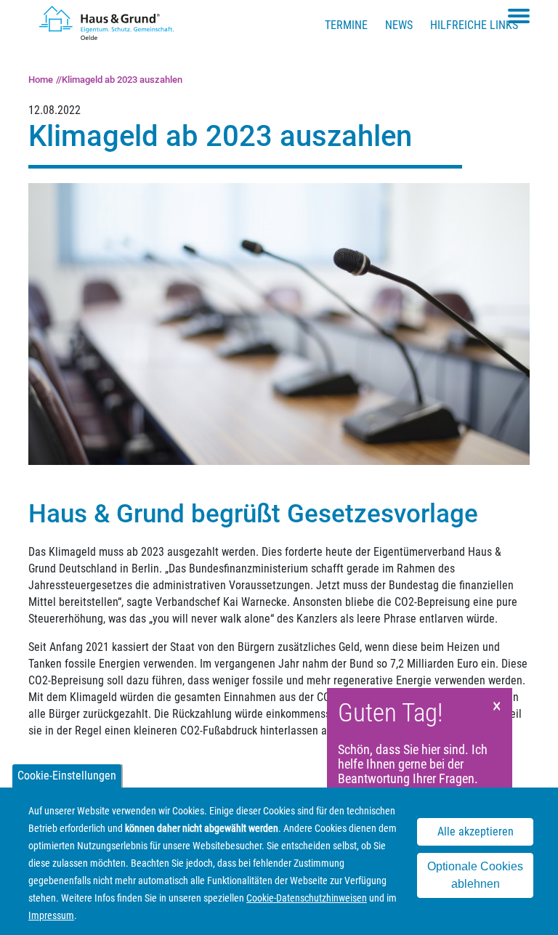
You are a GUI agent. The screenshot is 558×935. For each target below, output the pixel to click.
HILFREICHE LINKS (474, 25)
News (399, 25)
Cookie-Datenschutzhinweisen (306, 898)
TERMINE (346, 25)
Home (40, 79)
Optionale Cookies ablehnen (475, 875)
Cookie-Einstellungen (66, 775)
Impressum (51, 915)
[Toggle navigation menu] (519, 16)
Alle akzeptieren (475, 831)
